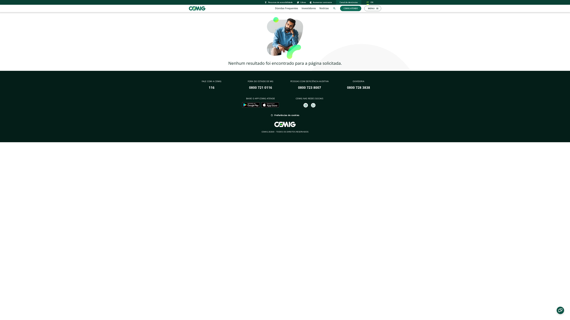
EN (372, 2)
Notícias (324, 8)
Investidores (309, 8)
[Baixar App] (251, 105)
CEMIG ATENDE (351, 8)
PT (368, 2)
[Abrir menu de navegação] (377, 8)
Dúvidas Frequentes (286, 8)
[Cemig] (197, 8)
